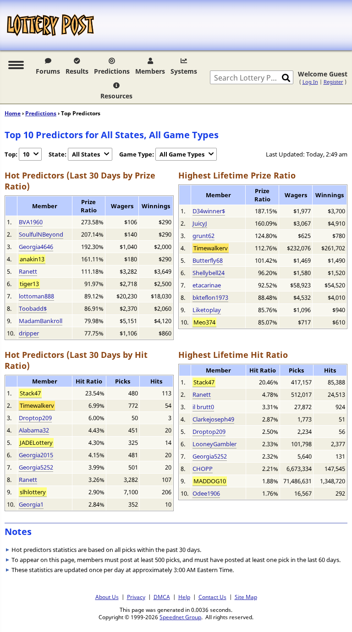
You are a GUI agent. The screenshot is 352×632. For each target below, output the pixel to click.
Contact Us (212, 596)
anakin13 (32, 259)
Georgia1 (31, 504)
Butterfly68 (207, 260)
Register (333, 81)
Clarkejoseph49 (213, 419)
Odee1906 (206, 493)
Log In (310, 81)
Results (77, 71)
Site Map (246, 596)
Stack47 (30, 393)
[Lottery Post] (50, 25)
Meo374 (204, 322)
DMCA (162, 596)
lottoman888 (36, 296)
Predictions (112, 71)
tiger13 (29, 284)
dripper (29, 333)
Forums (48, 71)
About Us (107, 596)
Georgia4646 (36, 247)
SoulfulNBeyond (41, 234)
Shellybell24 (208, 273)
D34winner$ (208, 211)
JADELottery (36, 442)
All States (86, 154)
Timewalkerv (210, 248)
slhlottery (33, 492)
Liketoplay (206, 310)
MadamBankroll (40, 321)
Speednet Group (180, 617)
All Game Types (182, 154)
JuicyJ (199, 223)
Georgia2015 (36, 455)
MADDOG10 (209, 481)
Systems (183, 71)
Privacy (136, 596)
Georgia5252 (36, 467)
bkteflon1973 (210, 297)
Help (184, 596)
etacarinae (206, 285)
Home (13, 113)
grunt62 (203, 236)
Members (150, 71)
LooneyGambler (214, 444)
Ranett (28, 271)
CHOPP (202, 469)
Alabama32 (34, 430)
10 (26, 154)
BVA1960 (31, 222)
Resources (116, 96)
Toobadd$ (33, 308)
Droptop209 (35, 418)
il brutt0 (203, 407)
